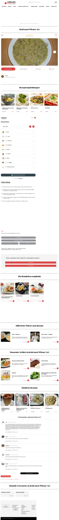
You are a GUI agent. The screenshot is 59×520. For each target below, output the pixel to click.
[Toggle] (55, 2)
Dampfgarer (34, 6)
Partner (22, 508)
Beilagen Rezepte (11, 248)
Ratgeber (41, 6)
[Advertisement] (29, 313)
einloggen (11, 479)
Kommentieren (9, 459)
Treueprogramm (15, 505)
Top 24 (14, 6)
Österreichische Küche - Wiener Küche (10, 249)
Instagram (33, 509)
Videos (47, 6)
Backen (10, 6)
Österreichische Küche (21, 248)
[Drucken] (27, 243)
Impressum (23, 512)
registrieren (17, 479)
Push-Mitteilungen (15, 507)
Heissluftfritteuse (23, 6)
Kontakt (22, 505)
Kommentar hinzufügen (5, 476)
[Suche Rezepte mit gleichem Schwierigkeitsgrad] (56, 35)
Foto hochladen (18, 237)
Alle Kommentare (29, 473)
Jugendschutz (24, 513)
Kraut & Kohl (4, 248)
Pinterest (33, 506)
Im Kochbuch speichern (18, 240)
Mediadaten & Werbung (24, 507)
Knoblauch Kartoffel (5, 492)
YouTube (33, 507)
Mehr (20, 249)
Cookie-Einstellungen (15, 509)
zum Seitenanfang (5, 506)
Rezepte (4, 6)
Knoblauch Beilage (20, 492)
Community (54, 6)
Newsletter (14, 506)
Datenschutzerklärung (25, 511)
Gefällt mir (16, 459)
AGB (22, 509)
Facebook (33, 505)
